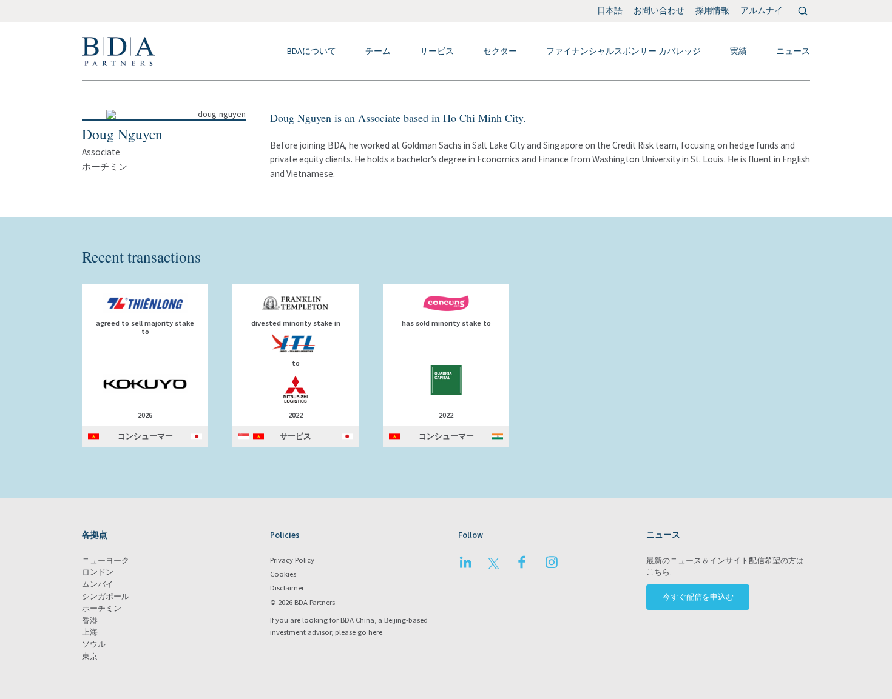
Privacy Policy (292, 559)
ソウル (94, 644)
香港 (90, 620)
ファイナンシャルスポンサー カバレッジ (623, 50)
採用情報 (712, 10)
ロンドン (97, 572)
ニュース (793, 50)
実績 (738, 50)
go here (369, 632)
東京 (90, 656)
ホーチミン (101, 608)
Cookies (283, 573)
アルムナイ (761, 10)
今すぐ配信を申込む (698, 596)
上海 (90, 632)
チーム (378, 50)
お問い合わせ (659, 10)
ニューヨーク (105, 560)
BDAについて (311, 50)
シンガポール (105, 596)
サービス (437, 50)
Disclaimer (287, 587)
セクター (500, 50)
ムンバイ (97, 584)
